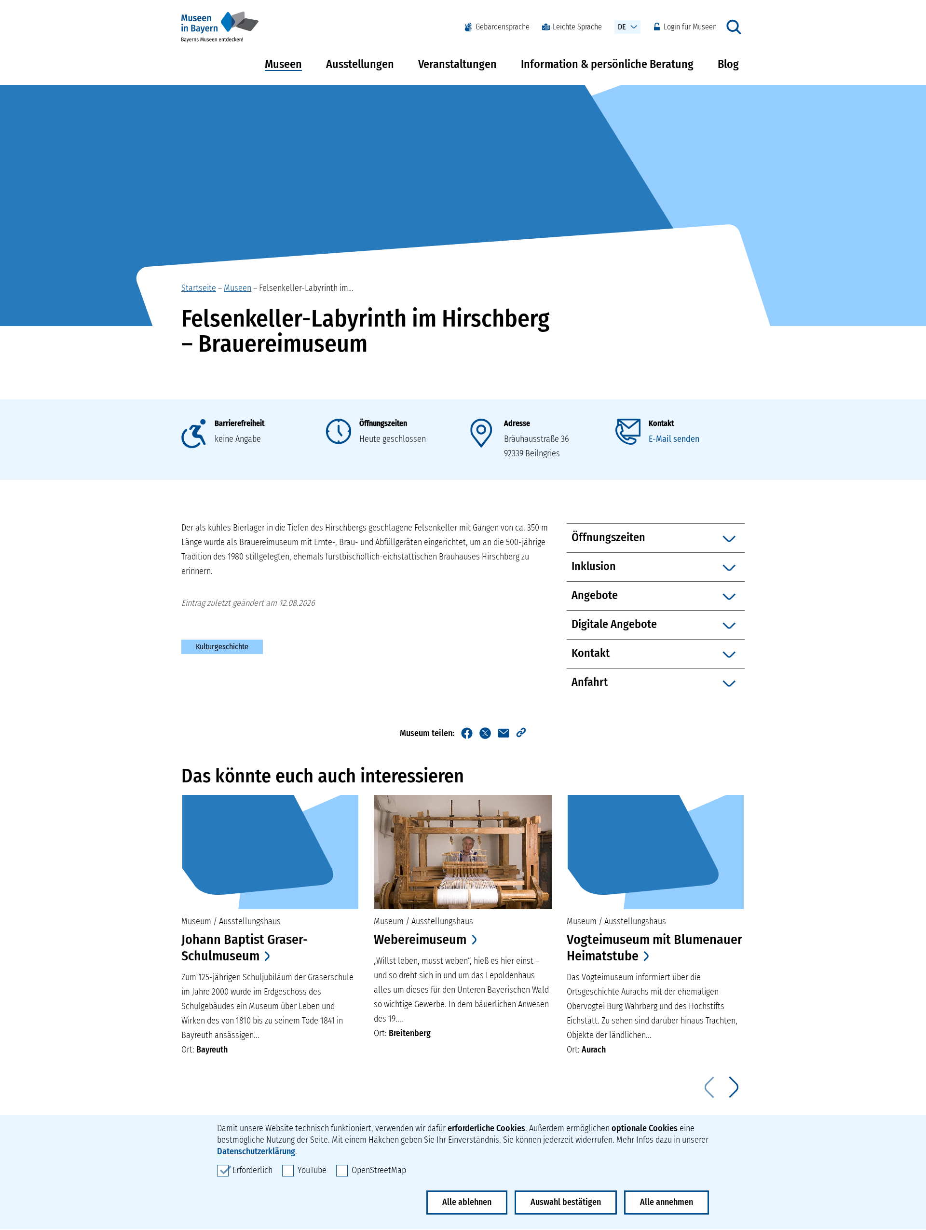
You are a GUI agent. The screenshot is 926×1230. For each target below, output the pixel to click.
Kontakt (661, 423)
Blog (728, 64)
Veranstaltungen (457, 64)
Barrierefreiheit (239, 423)
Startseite (198, 288)
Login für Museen (690, 26)
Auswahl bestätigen (566, 1202)
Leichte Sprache (577, 26)
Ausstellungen (360, 64)
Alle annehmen (666, 1202)
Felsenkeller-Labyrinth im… (306, 288)
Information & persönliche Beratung (607, 64)
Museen (283, 64)
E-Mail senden (674, 439)
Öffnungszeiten (383, 423)
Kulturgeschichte (222, 646)
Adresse (517, 423)
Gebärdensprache (503, 26)
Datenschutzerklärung (256, 1151)
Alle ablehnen (466, 1202)
